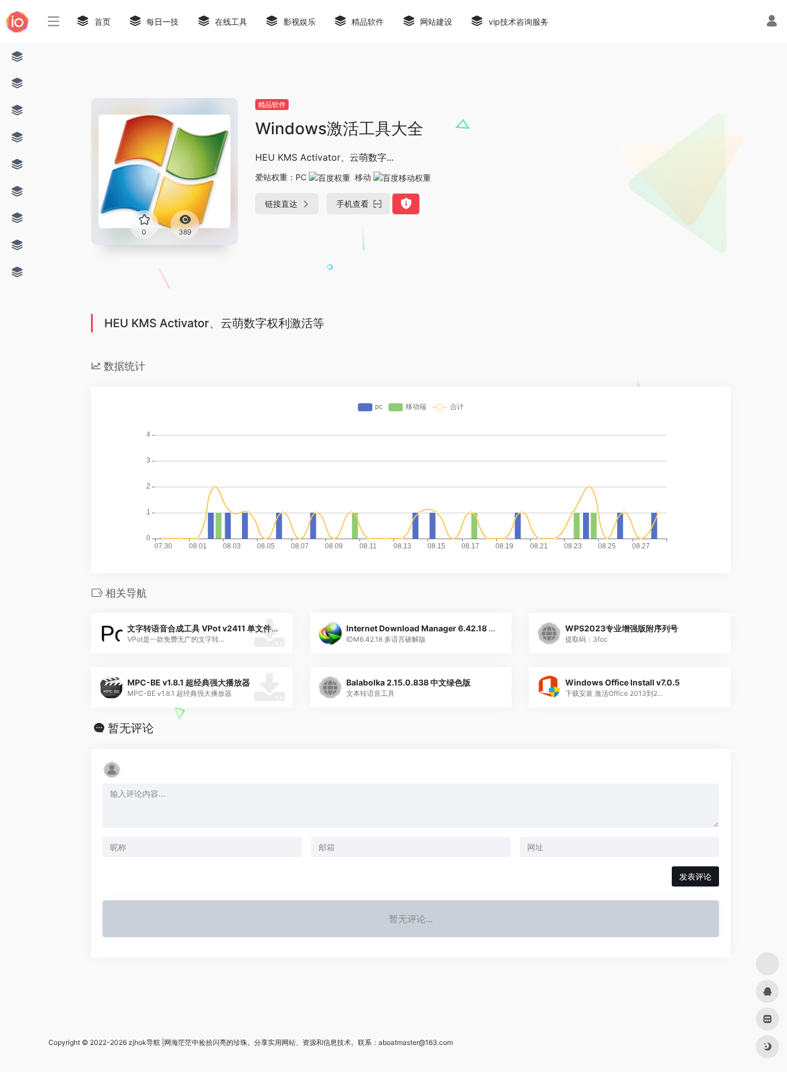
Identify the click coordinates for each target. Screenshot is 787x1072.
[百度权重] (329, 177)
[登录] (772, 22)
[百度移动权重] (402, 177)
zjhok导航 (144, 1042)
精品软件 (272, 104)
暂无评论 (131, 728)
